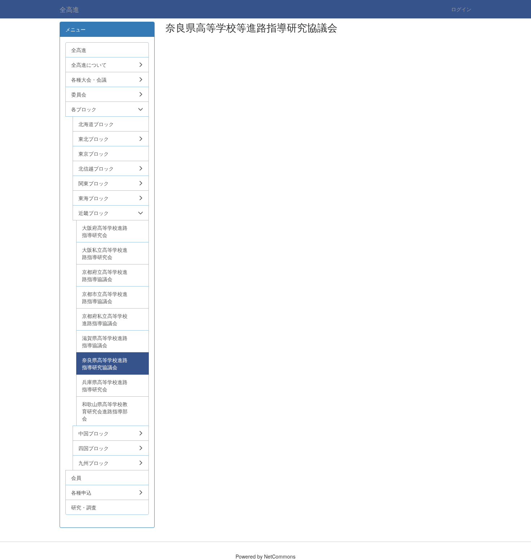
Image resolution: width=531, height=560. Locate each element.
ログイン (461, 9)
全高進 (69, 9)
